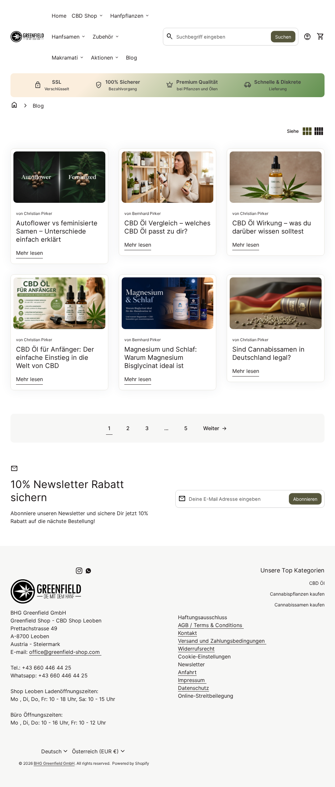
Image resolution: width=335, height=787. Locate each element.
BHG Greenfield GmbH (54, 763)
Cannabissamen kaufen (299, 604)
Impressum (192, 680)
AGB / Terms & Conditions (211, 625)
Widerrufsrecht (196, 648)
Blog (131, 57)
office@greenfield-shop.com (65, 652)
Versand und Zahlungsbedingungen (222, 641)
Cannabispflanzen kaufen (297, 594)
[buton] (55, 751)
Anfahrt (187, 672)
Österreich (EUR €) (99, 751)
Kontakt (187, 633)
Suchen (283, 37)
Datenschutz (193, 688)
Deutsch (55, 751)
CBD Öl (317, 583)
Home (59, 15)
